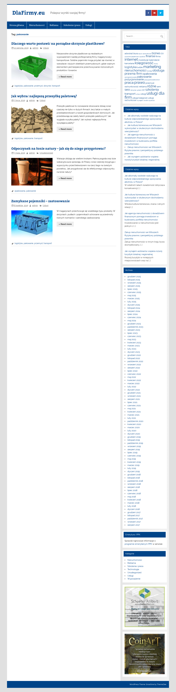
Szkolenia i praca (72, 25)
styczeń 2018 (133, 509)
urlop (138, 94)
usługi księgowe (140, 98)
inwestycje (143, 60)
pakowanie (28, 86)
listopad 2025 (133, 279)
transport (56, 86)
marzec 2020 (133, 427)
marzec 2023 (133, 345)
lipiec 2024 (132, 314)
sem (159, 86)
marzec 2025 (133, 298)
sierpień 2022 (133, 367)
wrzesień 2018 (134, 484)
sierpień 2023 (133, 330)
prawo (139, 82)
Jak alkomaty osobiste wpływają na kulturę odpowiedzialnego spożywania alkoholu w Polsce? (143, 118)
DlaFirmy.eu (28, 12)
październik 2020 (135, 421)
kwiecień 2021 (134, 411)
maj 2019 (131, 459)
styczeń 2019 (133, 471)
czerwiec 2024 (134, 317)
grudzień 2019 (134, 437)
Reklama (54, 25)
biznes (156, 53)
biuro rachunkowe (144, 53)
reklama (143, 86)
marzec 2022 (133, 383)
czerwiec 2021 (134, 405)
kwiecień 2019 (134, 462)
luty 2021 (131, 418)
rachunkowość (131, 86)
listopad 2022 (133, 358)
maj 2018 (131, 496)
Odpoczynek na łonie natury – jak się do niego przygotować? (58, 148)
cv (162, 53)
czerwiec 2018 (134, 493)
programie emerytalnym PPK (138, 544)
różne (151, 86)
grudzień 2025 (134, 276)
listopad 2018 (133, 478)
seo (127, 89)
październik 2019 (135, 443)
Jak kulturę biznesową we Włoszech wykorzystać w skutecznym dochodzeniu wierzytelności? (144, 128)
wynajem (140, 100)
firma (158, 56)
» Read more (65, 76)
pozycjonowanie (134, 79)
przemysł (38, 86)
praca (129, 82)
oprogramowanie (131, 77)
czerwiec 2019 (134, 455)
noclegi (149, 71)
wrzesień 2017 (134, 522)
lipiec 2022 (132, 371)
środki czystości (149, 100)
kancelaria (129, 63)
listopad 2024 (133, 308)
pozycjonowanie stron (152, 80)
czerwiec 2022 (134, 374)
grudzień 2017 (134, 512)
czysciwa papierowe (132, 56)
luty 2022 (131, 386)
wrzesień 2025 (134, 283)
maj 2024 (131, 320)
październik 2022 (135, 361)
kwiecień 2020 (134, 424)
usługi (143, 94)
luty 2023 (131, 349)
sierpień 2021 (133, 399)
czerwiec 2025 (134, 292)
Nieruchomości (37, 25)
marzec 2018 (133, 503)
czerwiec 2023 (134, 336)
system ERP (141, 90)
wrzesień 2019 (134, 446)
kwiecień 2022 (134, 380)
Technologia (133, 569)
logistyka (19, 86)
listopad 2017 (133, 515)
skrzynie (47, 86)
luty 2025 (131, 301)
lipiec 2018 (132, 490)
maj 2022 (131, 377)
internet (131, 59)
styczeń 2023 (133, 352)
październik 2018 (135, 481)
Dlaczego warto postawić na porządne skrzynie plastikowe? (58, 43)
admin (35, 48)
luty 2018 (131, 506)
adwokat (129, 53)
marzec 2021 (133, 415)
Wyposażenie (133, 579)
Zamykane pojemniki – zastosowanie (40, 201)
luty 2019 (131, 468)
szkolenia (152, 89)
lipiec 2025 (132, 289)
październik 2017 (135, 518)
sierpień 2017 (133, 525)
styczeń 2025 (133, 305)
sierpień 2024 (133, 311)
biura (135, 53)
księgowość (144, 63)
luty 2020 (131, 430)
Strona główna (16, 25)
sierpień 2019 (133, 449)
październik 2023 (135, 327)
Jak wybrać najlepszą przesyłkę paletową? (44, 96)
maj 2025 (131, 295)
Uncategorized (46, 153)
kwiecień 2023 (134, 342)
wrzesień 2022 (134, 364)
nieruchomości (135, 70)
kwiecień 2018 (134, 499)
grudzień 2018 (134, 474)
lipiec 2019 (132, 452)
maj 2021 (131, 408)
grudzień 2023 (134, 323)
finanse (150, 56)
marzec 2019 (133, 465)
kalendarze (154, 60)
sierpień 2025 (133, 286)
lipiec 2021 (132, 402)
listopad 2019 (133, 440)
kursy (156, 63)
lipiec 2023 (132, 333)
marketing (152, 66)
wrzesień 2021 (134, 396)
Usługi (88, 25)
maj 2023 (131, 339)
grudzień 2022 (134, 355)
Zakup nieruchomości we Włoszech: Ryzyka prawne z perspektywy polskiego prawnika (144, 150)
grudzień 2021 (134, 393)
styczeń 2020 (133, 434)
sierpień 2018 (133, 487)
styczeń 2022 (133, 390)
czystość (142, 56)
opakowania (20, 191)
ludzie (140, 67)
